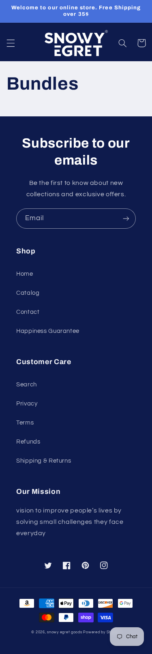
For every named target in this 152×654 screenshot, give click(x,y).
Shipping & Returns (43, 461)
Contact (27, 312)
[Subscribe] (126, 218)
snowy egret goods (64, 632)
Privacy (26, 404)
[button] (10, 43)
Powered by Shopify (101, 632)
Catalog (27, 293)
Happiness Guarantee (47, 331)
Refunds (28, 442)
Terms (25, 423)
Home (24, 274)
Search (26, 385)
